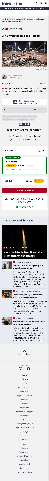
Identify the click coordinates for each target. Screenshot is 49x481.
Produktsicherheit (24, 440)
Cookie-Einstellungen (24, 411)
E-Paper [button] (42, 8)
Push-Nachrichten (24, 387)
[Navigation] (36, 3)
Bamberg (19, 19)
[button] (8, 8)
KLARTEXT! (24, 391)
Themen (24, 403)
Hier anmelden (24, 207)
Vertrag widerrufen (24, 472)
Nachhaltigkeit (24, 432)
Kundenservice (24, 452)
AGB (24, 420)
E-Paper (24, 375)
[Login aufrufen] (46, 3)
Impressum (24, 407)
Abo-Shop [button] (35, 8)
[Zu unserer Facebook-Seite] (28, 369)
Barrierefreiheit (24, 436)
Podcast (24, 383)
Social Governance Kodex (24, 428)
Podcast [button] (21, 8)
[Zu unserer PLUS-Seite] (5, 29)
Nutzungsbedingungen (24, 424)
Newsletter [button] (28, 8)
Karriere (24, 448)
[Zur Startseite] (3, 19)
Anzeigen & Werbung (24, 456)
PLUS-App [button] (15, 8)
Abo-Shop (24, 460)
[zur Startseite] (12, 3)
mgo (24, 444)
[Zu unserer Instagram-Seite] (20, 369)
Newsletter (24, 379)
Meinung (29, 19)
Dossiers (24, 399)
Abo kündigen (24, 468)
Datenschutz (24, 415)
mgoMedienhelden (24, 395)
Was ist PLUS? (24, 464)
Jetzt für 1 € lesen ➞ (24, 190)
